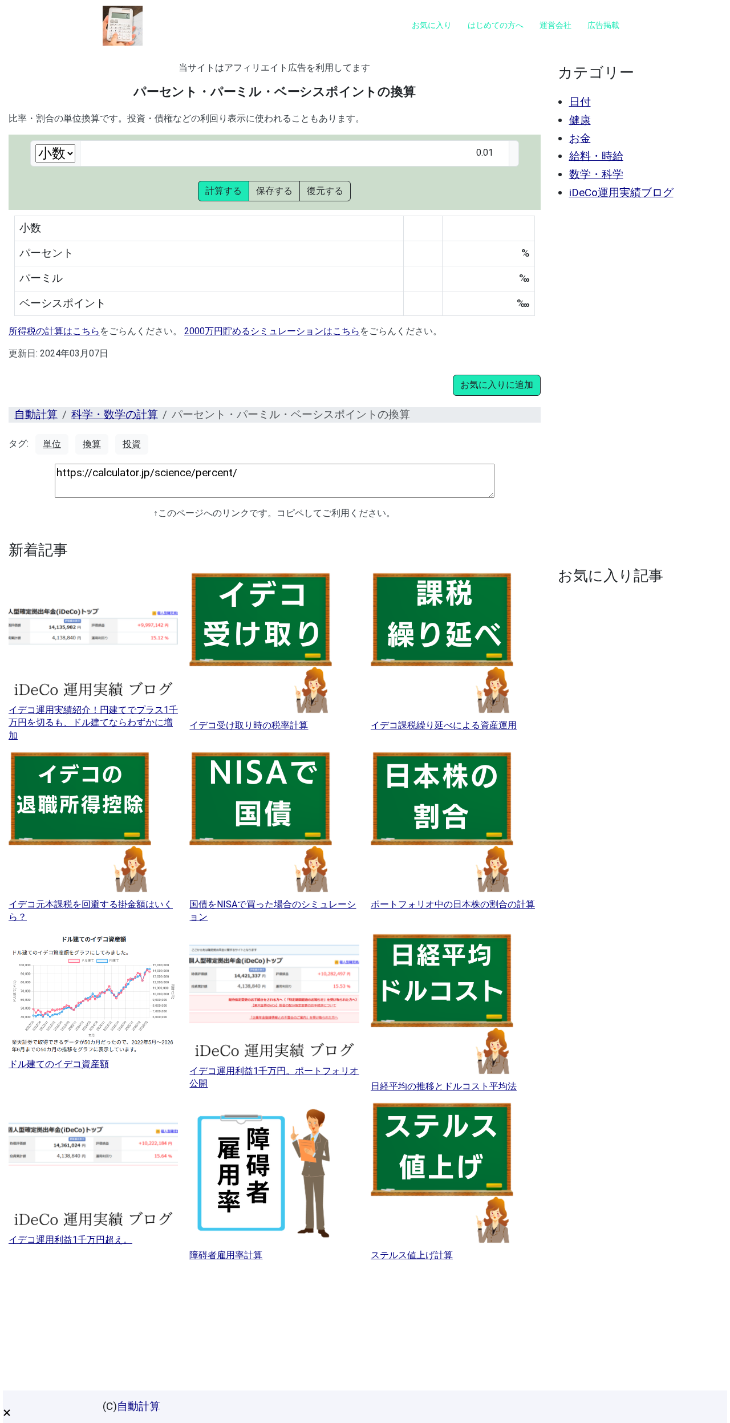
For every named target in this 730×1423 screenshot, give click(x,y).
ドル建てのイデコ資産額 (59, 1064)
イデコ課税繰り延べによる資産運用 (444, 725)
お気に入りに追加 (496, 384)
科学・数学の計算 (114, 414)
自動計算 (36, 414)
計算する (223, 190)
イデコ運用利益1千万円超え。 (70, 1239)
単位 (52, 444)
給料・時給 (596, 156)
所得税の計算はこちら (54, 331)
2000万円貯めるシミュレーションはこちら (272, 331)
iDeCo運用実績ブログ (621, 192)
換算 (92, 444)
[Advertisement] (637, 383)
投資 (132, 444)
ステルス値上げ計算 (412, 1255)
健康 (580, 120)
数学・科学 (596, 174)
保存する (274, 190)
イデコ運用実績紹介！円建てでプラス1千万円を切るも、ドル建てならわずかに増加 (93, 722)
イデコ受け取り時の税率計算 (248, 725)
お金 (580, 138)
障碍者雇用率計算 (225, 1255)
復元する (325, 190)
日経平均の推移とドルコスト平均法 (444, 1086)
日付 (580, 101)
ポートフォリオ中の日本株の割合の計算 (453, 904)
